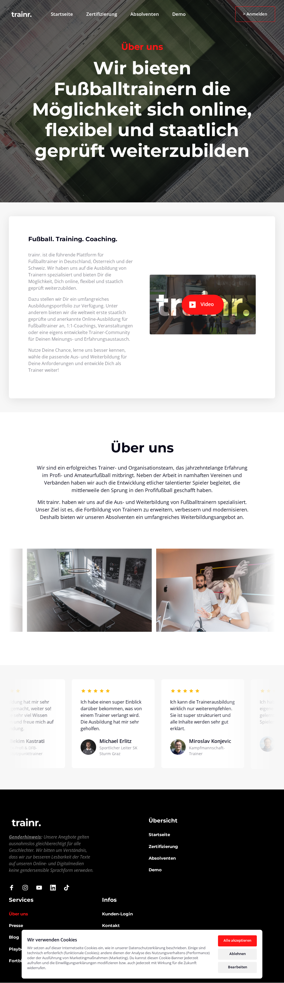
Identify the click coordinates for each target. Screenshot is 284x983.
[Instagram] (27, 888)
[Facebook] (13, 888)
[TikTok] (68, 888)
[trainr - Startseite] (21, 14)
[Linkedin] (55, 888)
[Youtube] (41, 888)
